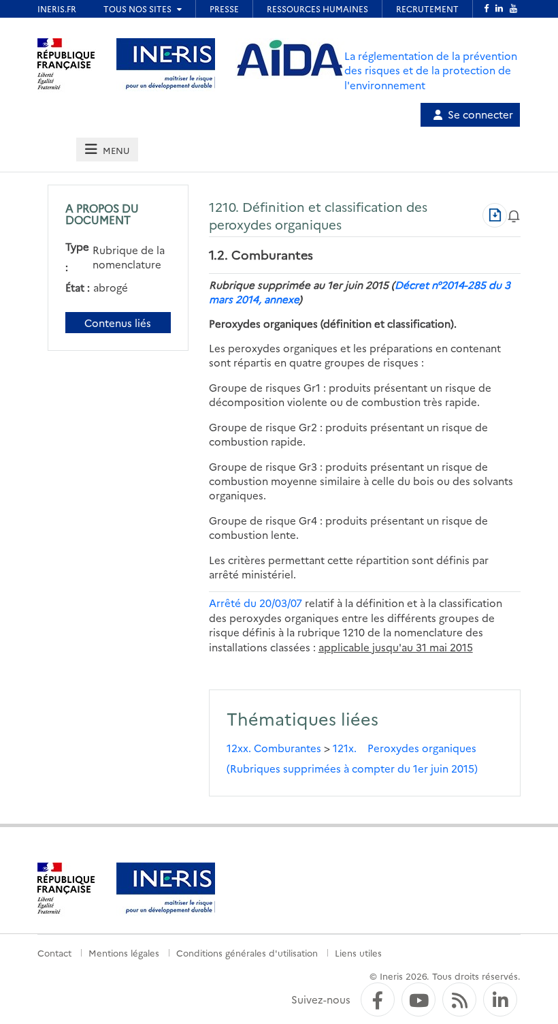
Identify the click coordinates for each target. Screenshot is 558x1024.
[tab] (106, 149)
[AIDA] (289, 58)
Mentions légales (123, 952)
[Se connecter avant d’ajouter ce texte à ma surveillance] (514, 215)
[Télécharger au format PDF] (494, 215)
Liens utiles (358, 952)
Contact (54, 952)
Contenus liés (117, 322)
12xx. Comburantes (274, 748)
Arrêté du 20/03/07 (255, 602)
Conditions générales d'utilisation (247, 952)
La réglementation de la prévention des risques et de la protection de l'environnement (430, 70)
